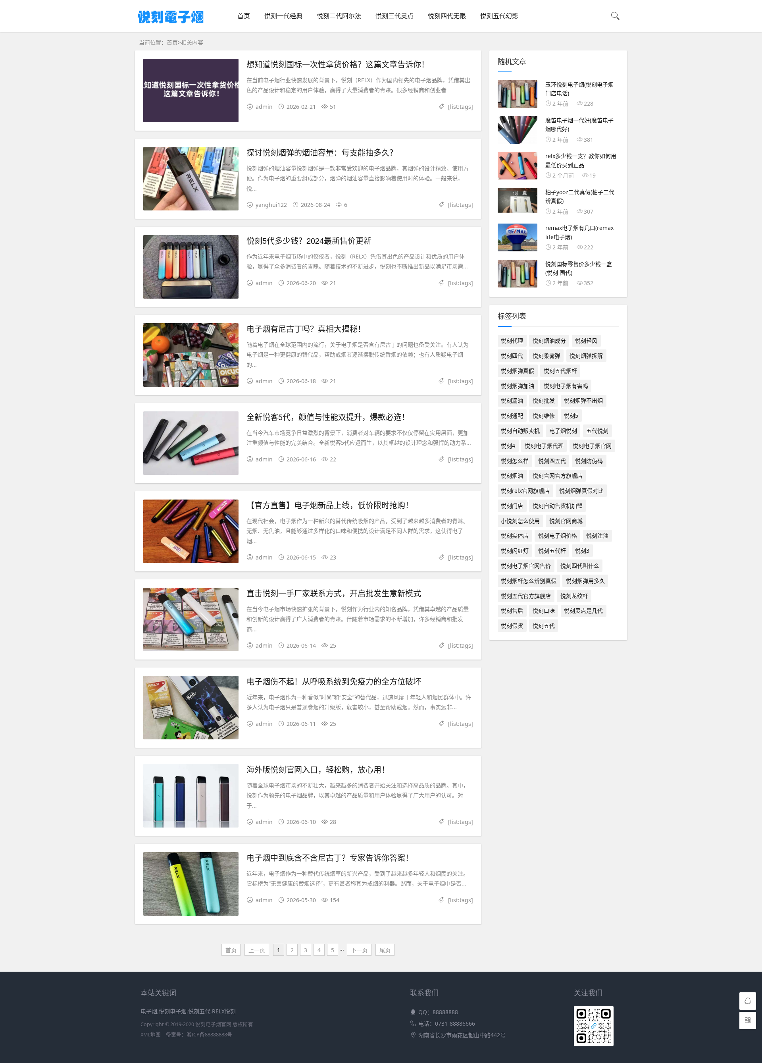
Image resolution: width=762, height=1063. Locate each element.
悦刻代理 (512, 340)
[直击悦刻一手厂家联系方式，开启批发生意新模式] (191, 621)
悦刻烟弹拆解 (586, 355)
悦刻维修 (544, 415)
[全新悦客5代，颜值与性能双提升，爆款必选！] (191, 444)
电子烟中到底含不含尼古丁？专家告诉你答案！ (329, 857)
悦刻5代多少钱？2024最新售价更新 (308, 240)
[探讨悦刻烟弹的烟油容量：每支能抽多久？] (191, 180)
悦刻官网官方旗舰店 (558, 475)
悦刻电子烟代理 (544, 446)
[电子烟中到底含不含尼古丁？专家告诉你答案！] (191, 885)
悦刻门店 (512, 505)
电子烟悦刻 (563, 430)
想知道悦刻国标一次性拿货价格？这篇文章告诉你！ (337, 64)
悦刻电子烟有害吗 (566, 386)
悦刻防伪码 (589, 461)
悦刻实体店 (515, 535)
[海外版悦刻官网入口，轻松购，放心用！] (191, 797)
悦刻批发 (544, 400)
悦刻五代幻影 (499, 16)
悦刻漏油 (512, 400)
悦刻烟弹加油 (517, 386)
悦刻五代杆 (552, 550)
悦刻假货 (512, 625)
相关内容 (192, 42)
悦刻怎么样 (515, 461)
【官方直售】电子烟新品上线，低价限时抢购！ (329, 505)
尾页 (385, 950)
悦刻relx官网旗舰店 (525, 490)
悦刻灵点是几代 (583, 610)
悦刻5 (571, 415)
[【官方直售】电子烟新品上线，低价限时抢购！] (191, 533)
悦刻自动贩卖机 (520, 430)
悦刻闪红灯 (515, 550)
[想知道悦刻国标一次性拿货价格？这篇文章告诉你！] (191, 92)
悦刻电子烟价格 (557, 535)
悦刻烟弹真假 (517, 370)
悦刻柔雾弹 (546, 355)
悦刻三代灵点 (394, 16)
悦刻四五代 (552, 461)
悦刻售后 (512, 610)
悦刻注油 (597, 535)
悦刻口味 (544, 610)
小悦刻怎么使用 (520, 521)
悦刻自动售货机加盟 (558, 505)
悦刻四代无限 (447, 16)
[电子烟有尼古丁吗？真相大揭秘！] (191, 356)
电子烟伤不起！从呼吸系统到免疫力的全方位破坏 (333, 681)
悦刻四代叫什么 (579, 565)
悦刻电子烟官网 (592, 446)
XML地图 (150, 1034)
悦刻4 (508, 446)
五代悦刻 (597, 430)
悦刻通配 (512, 415)
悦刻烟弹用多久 (585, 581)
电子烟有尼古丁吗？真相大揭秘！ (306, 328)
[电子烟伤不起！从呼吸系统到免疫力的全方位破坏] (191, 709)
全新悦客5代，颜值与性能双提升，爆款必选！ (328, 416)
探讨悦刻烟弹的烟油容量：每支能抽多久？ (321, 152)
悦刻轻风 (586, 340)
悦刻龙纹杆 (574, 596)
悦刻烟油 (512, 475)
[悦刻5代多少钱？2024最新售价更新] (191, 268)
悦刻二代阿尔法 (339, 16)
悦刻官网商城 (566, 521)
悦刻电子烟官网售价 (526, 565)
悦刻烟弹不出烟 (583, 400)
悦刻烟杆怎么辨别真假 (528, 581)
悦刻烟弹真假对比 (581, 490)
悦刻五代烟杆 (560, 370)
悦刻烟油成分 (549, 340)
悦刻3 (582, 550)
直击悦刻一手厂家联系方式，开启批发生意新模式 (333, 593)
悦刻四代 (512, 355)
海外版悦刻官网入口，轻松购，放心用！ (317, 769)
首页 (243, 16)
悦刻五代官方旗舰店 (526, 596)
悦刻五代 (544, 625)
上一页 (256, 950)
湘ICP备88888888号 (209, 1034)
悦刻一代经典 (283, 16)
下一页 (359, 950)
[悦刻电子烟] (170, 25)
